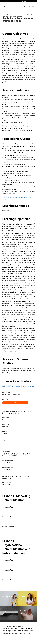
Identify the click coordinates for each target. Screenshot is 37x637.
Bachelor (30, 14)
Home (4, 14)
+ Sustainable (24, 1)
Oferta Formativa (11, 14)
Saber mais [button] (27, 633)
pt (25, 6)
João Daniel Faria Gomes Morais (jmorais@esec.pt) (18, 386)
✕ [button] (35, 623)
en (29, 6)
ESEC (15, 402)
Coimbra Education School (22, 14)
